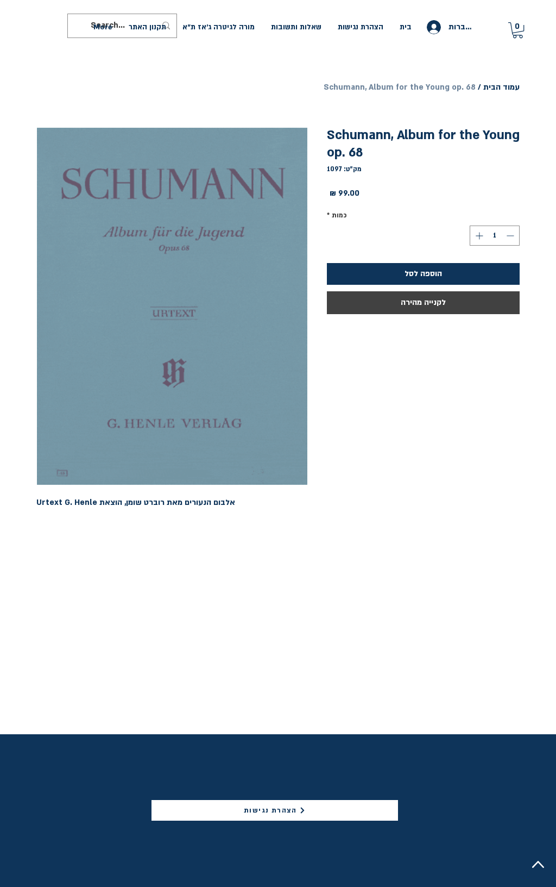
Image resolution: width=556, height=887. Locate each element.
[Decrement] (511, 235)
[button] (517, 30)
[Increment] (478, 235)
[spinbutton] (494, 235)
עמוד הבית (501, 87)
